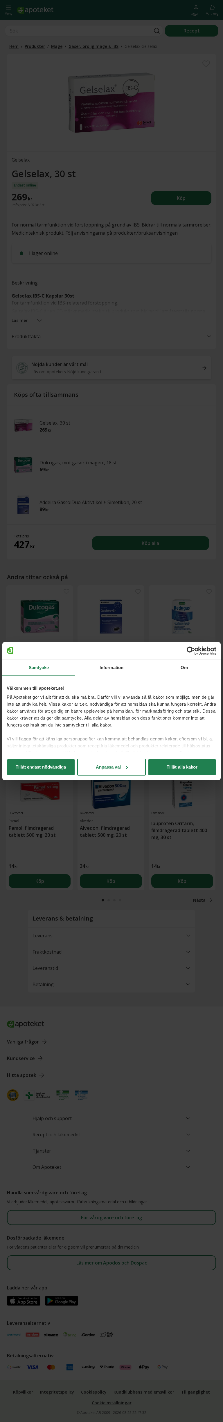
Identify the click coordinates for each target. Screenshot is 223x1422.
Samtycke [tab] (39, 667)
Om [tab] (184, 667)
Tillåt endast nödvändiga (41, 767)
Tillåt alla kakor (182, 767)
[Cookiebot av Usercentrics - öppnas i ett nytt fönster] (191, 650)
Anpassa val (108, 767)
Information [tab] (111, 667)
